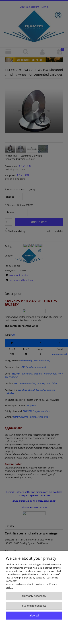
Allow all (34, 615)
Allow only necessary (34, 595)
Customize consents (34, 605)
